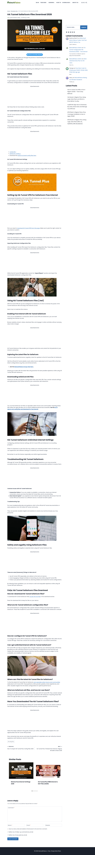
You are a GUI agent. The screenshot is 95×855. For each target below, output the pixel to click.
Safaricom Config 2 (15, 153)
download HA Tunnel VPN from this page (28, 228)
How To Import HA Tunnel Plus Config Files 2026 (20, 748)
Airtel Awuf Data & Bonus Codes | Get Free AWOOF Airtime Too (78, 40)
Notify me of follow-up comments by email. (21, 832)
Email (29, 825)
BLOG (37, 2)
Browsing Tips (14, 11)
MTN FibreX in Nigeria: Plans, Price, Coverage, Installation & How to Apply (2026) (76, 114)
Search (83, 27)
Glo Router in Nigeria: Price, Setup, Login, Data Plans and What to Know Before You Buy (76, 99)
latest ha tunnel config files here (27, 155)
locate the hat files (35, 596)
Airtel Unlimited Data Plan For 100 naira (77, 61)
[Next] (58, 776)
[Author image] (8, 17)
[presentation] (21, 770)
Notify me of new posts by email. (18, 835)
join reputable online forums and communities (47, 682)
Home (8, 11)
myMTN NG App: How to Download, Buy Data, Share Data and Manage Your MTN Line (77, 106)
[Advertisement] (34, 96)
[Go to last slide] (11, 776)
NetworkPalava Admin (15, 17)
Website (47, 825)
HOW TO (58, 2)
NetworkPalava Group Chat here (23, 367)
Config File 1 (13, 152)
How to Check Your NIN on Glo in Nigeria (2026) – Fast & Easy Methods (76, 91)
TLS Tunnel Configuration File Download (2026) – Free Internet (78, 49)
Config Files (11, 741)
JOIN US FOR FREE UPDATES (35, 54)
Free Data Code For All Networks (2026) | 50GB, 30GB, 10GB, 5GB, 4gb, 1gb (78, 70)
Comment (11, 808)
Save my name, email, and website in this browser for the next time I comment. (28, 829)
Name (10, 825)
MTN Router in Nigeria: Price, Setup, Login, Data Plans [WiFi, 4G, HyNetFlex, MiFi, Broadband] (76, 121)
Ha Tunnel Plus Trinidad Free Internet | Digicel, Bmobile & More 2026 (49, 748)
